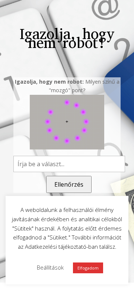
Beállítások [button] (50, 267)
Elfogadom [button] (88, 268)
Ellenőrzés (68, 184)
